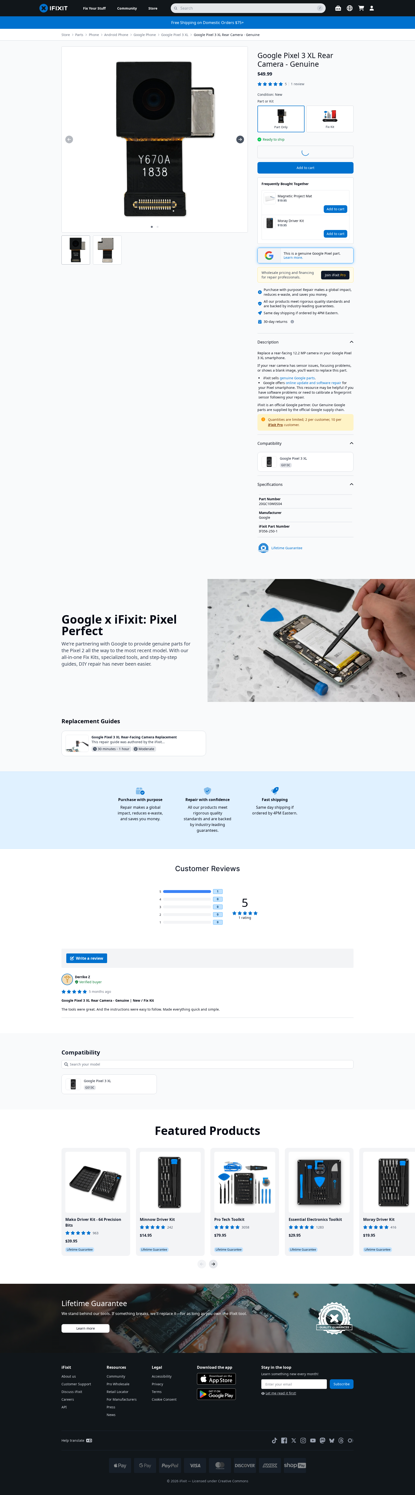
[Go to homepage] (55, 8)
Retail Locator (117, 1391)
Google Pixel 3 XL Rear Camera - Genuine (227, 34)
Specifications (270, 484)
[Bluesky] (331, 1440)
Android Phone (116, 34)
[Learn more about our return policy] (292, 322)
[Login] (372, 8)
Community (116, 1376)
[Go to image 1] (152, 227)
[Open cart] (361, 8)
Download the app (214, 1367)
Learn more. (293, 257)
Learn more (85, 1328)
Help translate (72, 1440)
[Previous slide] (201, 1264)
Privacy (157, 1384)
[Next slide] (213, 1264)
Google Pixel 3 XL (174, 34)
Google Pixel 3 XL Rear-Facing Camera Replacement (134, 737)
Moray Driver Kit (291, 220)
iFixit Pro (275, 424)
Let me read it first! (281, 1393)
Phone (94, 34)
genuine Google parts (297, 378)
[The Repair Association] (351, 1440)
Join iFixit (335, 275)
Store (65, 34)
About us (68, 1376)
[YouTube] (313, 1440)
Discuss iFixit (71, 1391)
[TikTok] (274, 1440)
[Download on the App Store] (216, 1379)
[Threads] (341, 1440)
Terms (157, 1391)
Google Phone (145, 34)
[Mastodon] (322, 1440)
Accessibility (161, 1376)
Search (341, 151)
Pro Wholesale (118, 1384)
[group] (69, 139)
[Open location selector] (349, 8)
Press (111, 1407)
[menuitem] (94, 8)
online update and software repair (313, 382)
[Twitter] (294, 1440)
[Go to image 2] (157, 227)
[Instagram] (303, 1440)
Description (268, 342)
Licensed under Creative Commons (220, 1481)
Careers (67, 1399)
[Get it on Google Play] (216, 1394)
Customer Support (76, 1384)
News (111, 1414)
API (64, 1407)
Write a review (89, 958)
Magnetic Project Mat (295, 196)
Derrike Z (82, 977)
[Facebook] (284, 1440)
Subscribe (342, 1384)
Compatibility (269, 443)
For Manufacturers (122, 1399)
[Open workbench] (338, 8)
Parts (79, 34)
